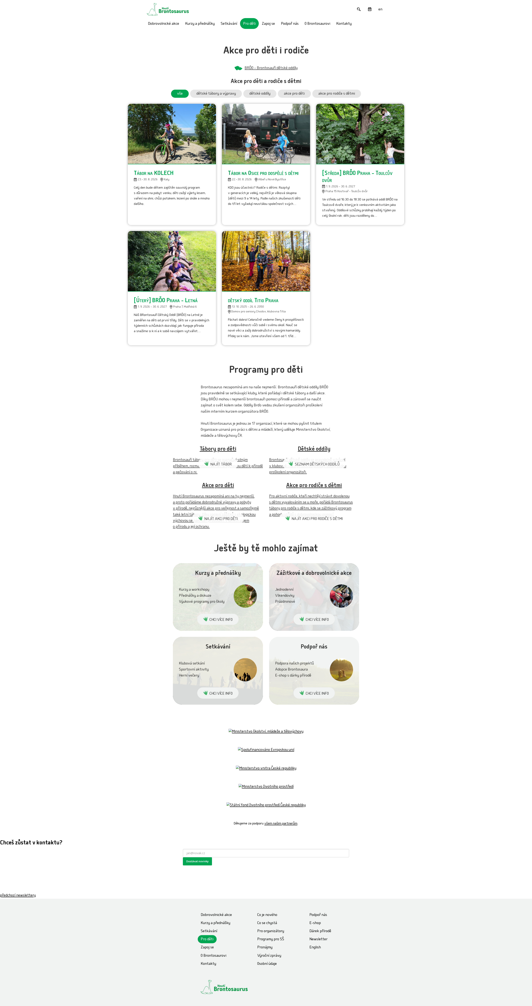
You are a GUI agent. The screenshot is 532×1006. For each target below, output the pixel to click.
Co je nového (267, 915)
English (315, 947)
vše (180, 94)
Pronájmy (264, 947)
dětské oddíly (259, 94)
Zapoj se (268, 24)
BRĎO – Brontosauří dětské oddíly (271, 68)
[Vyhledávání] (358, 9)
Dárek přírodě (320, 931)
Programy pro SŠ (270, 939)
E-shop (315, 923)
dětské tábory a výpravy (216, 94)
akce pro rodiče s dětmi (336, 94)
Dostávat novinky (197, 861)
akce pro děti (294, 94)
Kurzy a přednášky (200, 24)
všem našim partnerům (280, 823)
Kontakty (344, 24)
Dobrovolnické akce (163, 24)
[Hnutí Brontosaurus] (232, 987)
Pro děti (249, 24)
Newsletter (318, 939)
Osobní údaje (267, 964)
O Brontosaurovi (317, 24)
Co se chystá (267, 923)
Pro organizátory (270, 931)
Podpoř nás (290, 24)
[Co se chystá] (369, 9)
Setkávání (229, 24)
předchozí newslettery (18, 895)
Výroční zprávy (269, 956)
